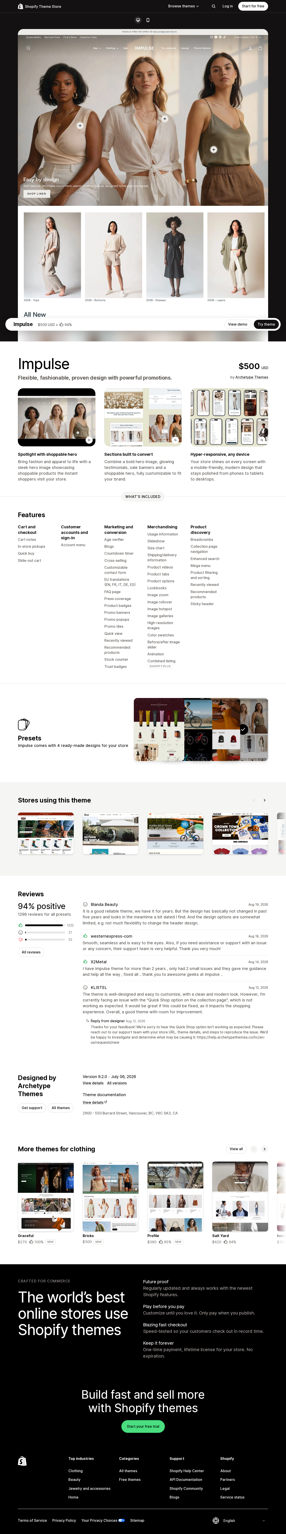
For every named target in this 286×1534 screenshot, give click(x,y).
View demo (237, 324)
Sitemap (137, 1520)
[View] (46, 834)
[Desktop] (138, 20)
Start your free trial (143, 1426)
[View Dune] (215, 729)
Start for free (253, 6)
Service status (232, 1497)
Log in (228, 6)
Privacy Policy (64, 1520)
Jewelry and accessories (89, 1488)
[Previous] (253, 800)
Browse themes (181, 6)
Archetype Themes (252, 377)
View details (93, 1083)
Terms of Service (32, 1520)
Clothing (75, 1471)
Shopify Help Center (187, 1471)
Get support (32, 1108)
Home (73, 1497)
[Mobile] (147, 20)
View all (236, 1149)
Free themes (130, 1479)
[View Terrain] (187, 729)
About (225, 1471)
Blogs (174, 1497)
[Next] (264, 800)
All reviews (31, 952)
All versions (117, 1083)
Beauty (74, 1479)
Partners (227, 1479)
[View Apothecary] (159, 729)
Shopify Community (186, 1488)
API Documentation (186, 1479)
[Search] (213, 6)
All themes (61, 1108)
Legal (225, 1488)
